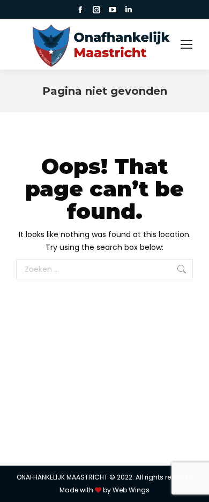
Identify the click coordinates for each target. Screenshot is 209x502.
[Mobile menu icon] (186, 44)
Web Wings (131, 490)
